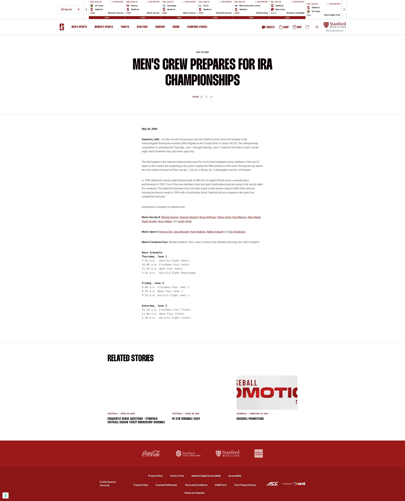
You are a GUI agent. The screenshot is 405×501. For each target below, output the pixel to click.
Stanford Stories (197, 27)
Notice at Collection (195, 493)
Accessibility (234, 475)
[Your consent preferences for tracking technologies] (6, 495)
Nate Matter (254, 217)
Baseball (242, 413)
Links (107, 17)
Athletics (142, 27)
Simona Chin (166, 231)
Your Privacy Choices (245, 485)
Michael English (169, 217)
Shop (284, 28)
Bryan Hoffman (207, 217)
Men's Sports (79, 27)
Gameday (160, 27)
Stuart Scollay (149, 221)
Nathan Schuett (215, 231)
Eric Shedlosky (237, 231)
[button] (86, 9)
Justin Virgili (184, 221)
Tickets (125, 27)
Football (113, 413)
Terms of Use (177, 476)
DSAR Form (221, 485)
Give (297, 28)
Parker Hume (224, 217)
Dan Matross (239, 217)
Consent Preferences (166, 485)
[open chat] (400, 496)
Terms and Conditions (196, 485)
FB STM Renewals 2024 (186, 418)
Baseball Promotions (250, 418)
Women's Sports (104, 27)
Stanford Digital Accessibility (208, 475)
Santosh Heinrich (189, 217)
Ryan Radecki (198, 231)
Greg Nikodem (182, 231)
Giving (176, 27)
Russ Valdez (165, 221)
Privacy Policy (158, 475)
